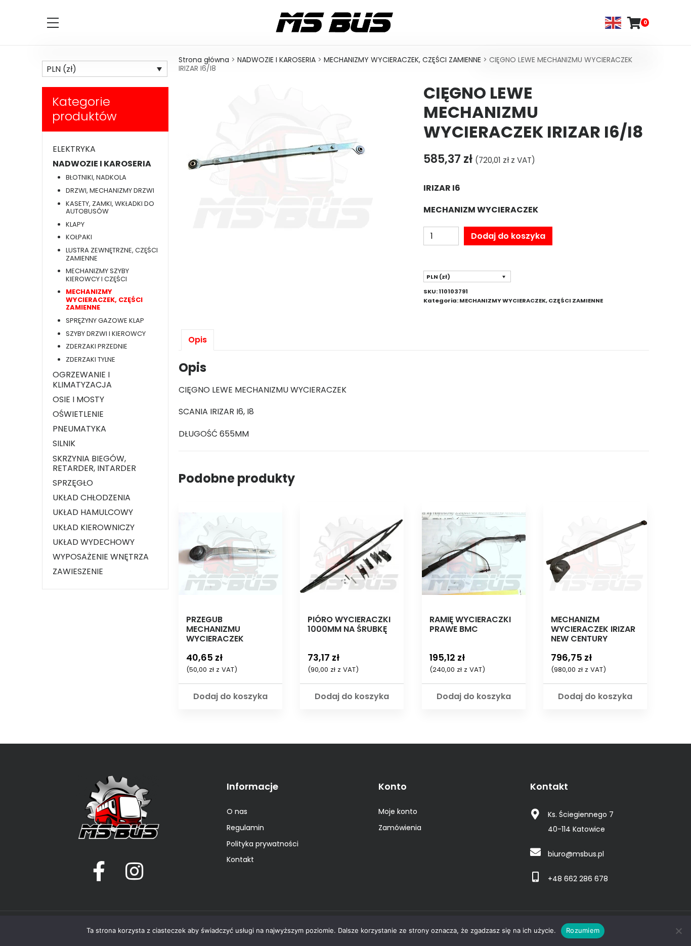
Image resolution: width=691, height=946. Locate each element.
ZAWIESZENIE (78, 571)
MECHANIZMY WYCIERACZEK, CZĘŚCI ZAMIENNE (402, 60)
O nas (237, 811)
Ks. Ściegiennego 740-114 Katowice (581, 821)
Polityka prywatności (262, 844)
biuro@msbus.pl (576, 854)
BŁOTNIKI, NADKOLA (96, 177)
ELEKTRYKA (74, 149)
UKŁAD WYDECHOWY (94, 542)
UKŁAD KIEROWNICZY (94, 527)
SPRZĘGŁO (73, 483)
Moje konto (397, 811)
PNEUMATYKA (79, 429)
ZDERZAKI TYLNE (90, 359)
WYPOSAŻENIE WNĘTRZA (101, 557)
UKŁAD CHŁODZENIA (92, 497)
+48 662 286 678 (578, 879)
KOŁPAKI (79, 237)
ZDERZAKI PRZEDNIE (96, 346)
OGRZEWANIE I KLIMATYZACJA (82, 379)
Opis (197, 340)
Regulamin (245, 828)
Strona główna (204, 60)
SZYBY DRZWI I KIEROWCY (106, 333)
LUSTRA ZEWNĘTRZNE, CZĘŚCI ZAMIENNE (112, 254)
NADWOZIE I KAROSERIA (276, 60)
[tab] (197, 339)
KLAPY (75, 224)
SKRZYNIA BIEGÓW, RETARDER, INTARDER (94, 463)
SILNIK (64, 443)
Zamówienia (399, 828)
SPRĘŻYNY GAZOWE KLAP (105, 320)
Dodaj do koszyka (508, 236)
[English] (613, 22)
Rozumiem (582, 930)
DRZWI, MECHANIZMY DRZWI (110, 190)
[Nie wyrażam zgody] (678, 931)
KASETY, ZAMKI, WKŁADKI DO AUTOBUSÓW (110, 208)
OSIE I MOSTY (78, 399)
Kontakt (240, 859)
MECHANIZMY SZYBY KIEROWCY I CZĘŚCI (97, 275)
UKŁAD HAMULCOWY (93, 512)
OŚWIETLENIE (78, 414)
